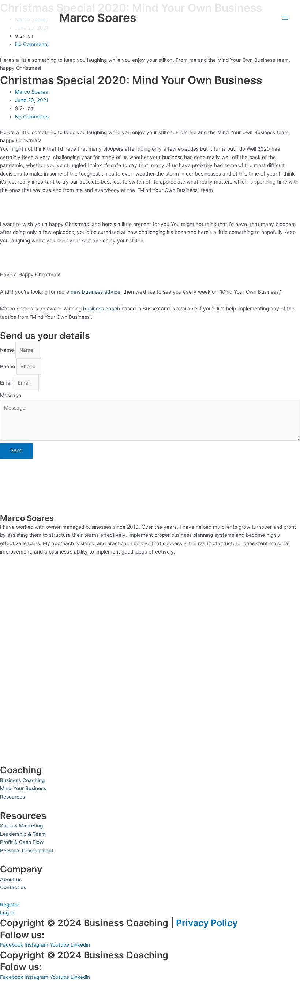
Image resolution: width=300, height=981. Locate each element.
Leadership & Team (23, 834)
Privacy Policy (206, 922)
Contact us (13, 887)
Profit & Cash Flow (22, 842)
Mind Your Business (23, 788)
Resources (12, 797)
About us (11, 879)
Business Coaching (22, 780)
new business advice (94, 292)
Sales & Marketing (21, 826)
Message (10, 395)
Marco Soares (97, 18)
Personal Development (26, 850)
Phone (8, 366)
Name (7, 350)
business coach (101, 309)
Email (7, 383)
